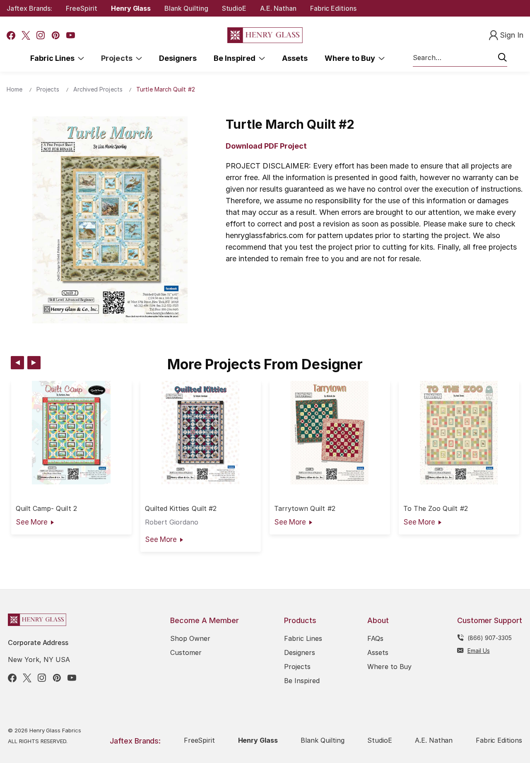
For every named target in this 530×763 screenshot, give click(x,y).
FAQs (375, 638)
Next (34, 362)
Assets (295, 58)
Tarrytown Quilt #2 (304, 508)
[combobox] (460, 58)
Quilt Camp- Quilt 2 (46, 508)
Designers (178, 58)
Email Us (478, 650)
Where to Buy (351, 58)
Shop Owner (190, 638)
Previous (17, 362)
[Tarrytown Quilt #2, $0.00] (330, 432)
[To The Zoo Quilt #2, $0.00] (459, 432)
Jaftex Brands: (29, 8)
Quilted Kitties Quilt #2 (181, 508)
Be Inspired (236, 58)
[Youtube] (70, 35)
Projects (118, 58)
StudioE (234, 8)
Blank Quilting (186, 8)
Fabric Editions (333, 8)
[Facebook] (11, 35)
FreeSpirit (81, 8)
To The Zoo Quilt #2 (435, 508)
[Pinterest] (55, 35)
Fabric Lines (54, 58)
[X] (26, 35)
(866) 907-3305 (489, 637)
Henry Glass (131, 8)
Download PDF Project (266, 146)
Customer (186, 652)
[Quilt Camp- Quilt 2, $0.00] (71, 432)
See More (32, 522)
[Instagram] (40, 35)
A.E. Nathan (278, 8)
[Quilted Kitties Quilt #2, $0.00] (200, 432)
